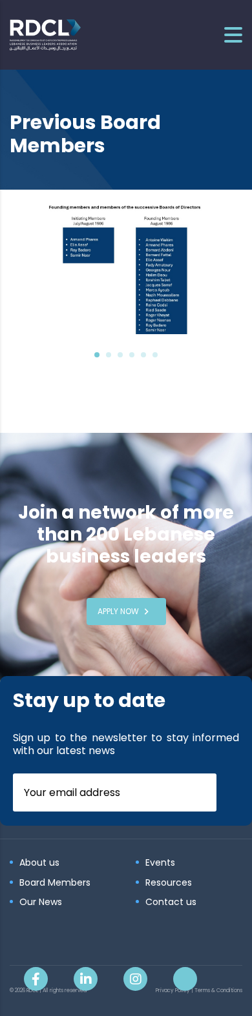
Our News (40, 902)
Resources (168, 883)
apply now (118, 611)
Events (160, 863)
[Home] (45, 33)
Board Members (54, 883)
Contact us (170, 902)
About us (39, 863)
